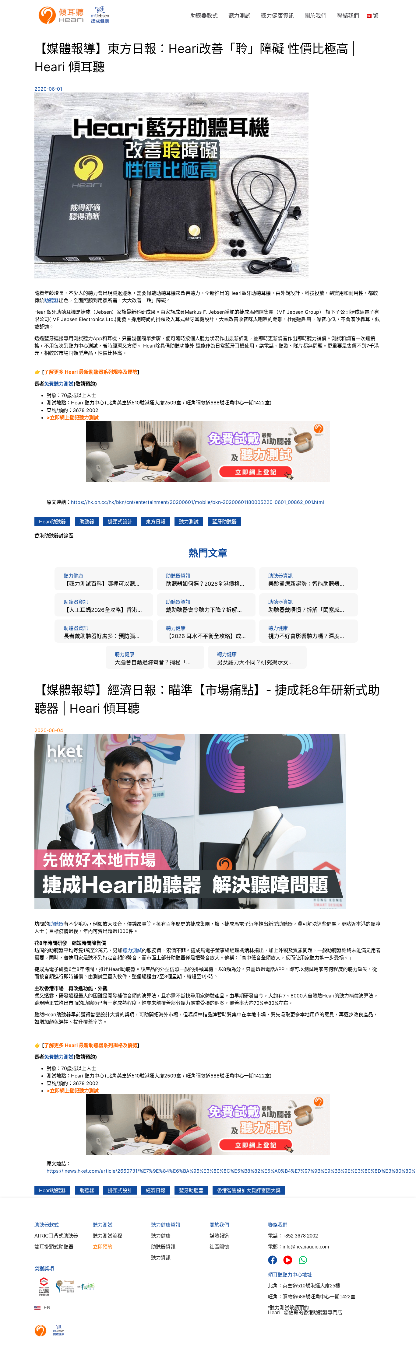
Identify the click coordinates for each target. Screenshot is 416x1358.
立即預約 (102, 1246)
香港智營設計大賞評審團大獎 (248, 1190)
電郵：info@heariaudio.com (298, 1246)
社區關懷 (219, 1246)
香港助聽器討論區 (53, 535)
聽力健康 (161, 1235)
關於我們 (315, 16)
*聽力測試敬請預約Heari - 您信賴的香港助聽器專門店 (305, 1310)
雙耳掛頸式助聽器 (53, 1246)
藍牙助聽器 (224, 521)
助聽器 (51, 300)
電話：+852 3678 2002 (293, 1235)
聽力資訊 (161, 1257)
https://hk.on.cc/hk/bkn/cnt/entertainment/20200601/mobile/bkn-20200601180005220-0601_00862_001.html (197, 502)
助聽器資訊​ (163, 1246)
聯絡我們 (348, 16)
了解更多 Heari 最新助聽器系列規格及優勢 (90, 372)
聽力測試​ (102, 1224)
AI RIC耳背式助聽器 (56, 1235)
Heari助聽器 (52, 521)
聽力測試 (239, 16)
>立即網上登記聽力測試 (73, 417)
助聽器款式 (204, 16)
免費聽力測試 (58, 384)
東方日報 (155, 521)
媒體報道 (219, 1235)
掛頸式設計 (120, 521)
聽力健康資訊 (277, 16)
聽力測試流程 (107, 1235)
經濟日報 (155, 1190)
